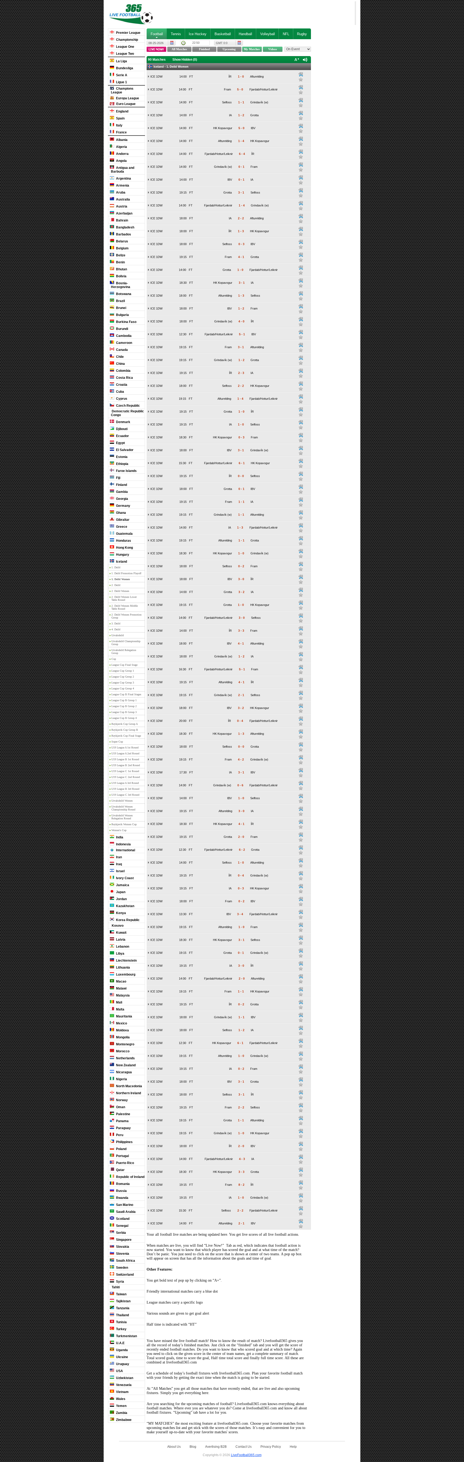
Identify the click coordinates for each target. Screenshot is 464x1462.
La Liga (121, 61)
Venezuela (123, 1385)
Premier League (127, 33)
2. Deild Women (120, 591)
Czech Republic (127, 406)
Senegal (121, 1226)
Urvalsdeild (117, 635)
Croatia (121, 385)
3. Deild (115, 623)
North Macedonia (128, 1086)
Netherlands (125, 1058)
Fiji (117, 478)
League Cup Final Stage (124, 664)
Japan (120, 892)
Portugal (122, 1156)
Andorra (122, 154)
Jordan (121, 899)
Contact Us (243, 1446)
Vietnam (122, 1392)
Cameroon (123, 343)
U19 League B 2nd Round (125, 765)
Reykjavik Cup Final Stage (126, 735)
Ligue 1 (121, 82)
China (120, 364)
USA (119, 1371)
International (125, 850)
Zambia (121, 1413)
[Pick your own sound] (301, 74)
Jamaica (122, 885)
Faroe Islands (126, 471)
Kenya (120, 913)
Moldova (122, 1030)
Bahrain (121, 220)
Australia (122, 199)
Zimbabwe (123, 1420)
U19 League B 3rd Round (125, 788)
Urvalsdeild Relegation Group (123, 651)
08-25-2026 (156, 43)
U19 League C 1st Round (125, 771)
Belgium (122, 248)
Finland (121, 485)
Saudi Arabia (125, 1212)
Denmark (122, 422)
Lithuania (122, 967)
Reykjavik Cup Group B (124, 729)
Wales (120, 1399)
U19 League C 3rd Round (125, 794)
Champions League (122, 90)
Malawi (120, 988)
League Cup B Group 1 (124, 700)
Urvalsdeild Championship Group (125, 643)
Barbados (123, 234)
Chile (119, 357)
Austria (121, 206)
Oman (120, 1107)
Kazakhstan (124, 906)
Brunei (120, 308)
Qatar (120, 1170)
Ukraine (121, 1357)
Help (293, 1446)
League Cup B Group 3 (124, 712)
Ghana (120, 513)
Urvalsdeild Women (122, 800)
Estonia (121, 457)
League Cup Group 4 (122, 688)
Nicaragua (123, 1072)
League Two (124, 54)
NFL (286, 34)
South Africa (125, 1261)
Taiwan (120, 1294)
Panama (122, 1121)
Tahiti (115, 1287)
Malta (119, 1009)
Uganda (121, 1350)
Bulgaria (122, 315)
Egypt (120, 443)
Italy (118, 125)
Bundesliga (124, 68)
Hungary (122, 555)
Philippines (124, 1142)
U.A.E (120, 1343)
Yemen (120, 1406)
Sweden (121, 1268)
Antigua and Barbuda (122, 169)
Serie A (121, 75)
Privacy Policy (270, 1446)
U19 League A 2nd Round (125, 753)
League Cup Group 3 (122, 682)
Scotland (122, 1219)
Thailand (122, 1315)
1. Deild (115, 567)
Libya (119, 953)
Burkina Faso (125, 322)
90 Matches (157, 59)
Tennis (176, 34)
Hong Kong (124, 548)
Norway (121, 1100)
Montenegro (124, 1044)
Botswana (123, 294)
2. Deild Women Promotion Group (126, 616)
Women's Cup (118, 830)
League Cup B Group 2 (124, 706)
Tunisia (121, 1322)
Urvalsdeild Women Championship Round (123, 808)
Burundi (121, 329)
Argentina (123, 178)
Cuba (119, 392)
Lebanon (122, 946)
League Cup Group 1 (122, 670)
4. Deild (115, 629)
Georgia (121, 499)
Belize (120, 255)
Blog (193, 1446)
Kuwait (120, 932)
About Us (174, 1446)
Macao (120, 981)
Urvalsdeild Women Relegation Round (122, 817)
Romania (122, 1184)
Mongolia (122, 1037)
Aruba (120, 192)
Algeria (121, 147)
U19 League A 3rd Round (125, 782)
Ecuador (122, 436)
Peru (119, 1135)
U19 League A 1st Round (125, 747)
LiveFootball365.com (246, 1455)
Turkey (120, 1329)
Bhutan (121, 269)
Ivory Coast (124, 878)
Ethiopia (121, 464)
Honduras (123, 541)
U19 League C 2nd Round (125, 777)
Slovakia (122, 1247)
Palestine (122, 1114)
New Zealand (125, 1065)
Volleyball (267, 34)
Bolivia (120, 276)
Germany (122, 506)
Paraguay (123, 1128)
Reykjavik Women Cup (124, 824)
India (119, 837)
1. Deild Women (120, 579)
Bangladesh (124, 227)
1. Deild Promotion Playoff (126, 573)
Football (157, 34)
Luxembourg (125, 974)
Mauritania (123, 1016)
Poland (120, 1149)
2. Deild (115, 585)
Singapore (123, 1240)
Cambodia (123, 336)
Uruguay (122, 1364)
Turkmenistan (126, 1336)
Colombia (122, 371)
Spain (120, 118)
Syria (119, 1281)
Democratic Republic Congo (127, 413)
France (121, 132)
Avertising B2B (216, 1446)
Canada (121, 350)
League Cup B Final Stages (126, 694)
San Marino (124, 1205)
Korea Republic (127, 920)
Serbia (120, 1233)
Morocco (122, 1051)
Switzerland (124, 1274)
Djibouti (121, 429)
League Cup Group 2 (122, 676)
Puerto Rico (124, 1163)
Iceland (121, 561)
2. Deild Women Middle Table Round (124, 607)
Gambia (121, 492)
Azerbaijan (123, 213)
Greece (121, 527)
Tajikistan (122, 1301)
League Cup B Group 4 (124, 718)
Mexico (121, 1023)
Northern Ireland (128, 1093)
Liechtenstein (126, 960)
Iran (118, 857)
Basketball (223, 34)
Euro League (125, 104)
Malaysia (122, 995)
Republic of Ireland (129, 1177)
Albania (121, 140)
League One (124, 47)
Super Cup (117, 741)
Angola (121, 161)
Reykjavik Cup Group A (124, 723)
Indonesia (123, 844)
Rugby (302, 34)
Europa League (127, 98)
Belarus (121, 241)
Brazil (120, 301)
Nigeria (121, 1079)
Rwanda (121, 1198)
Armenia (122, 185)
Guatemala (124, 534)
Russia (121, 1191)
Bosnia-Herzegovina (120, 285)
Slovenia (122, 1254)
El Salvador (124, 450)
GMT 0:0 (221, 43)
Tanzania (122, 1308)
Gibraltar (122, 520)
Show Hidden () (184, 59)
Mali (118, 1002)
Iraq (118, 864)
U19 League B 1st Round (125, 759)
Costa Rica (124, 378)
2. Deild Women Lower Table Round (124, 598)
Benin (120, 262)
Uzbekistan (124, 1378)
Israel (120, 871)
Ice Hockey (197, 34)
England (121, 111)
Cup (113, 658)
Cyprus (121, 399)
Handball (245, 34)
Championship (126, 40)
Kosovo (117, 926)
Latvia (120, 939)
